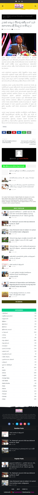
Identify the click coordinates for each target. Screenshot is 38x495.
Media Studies (19, 383)
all (19, 367)
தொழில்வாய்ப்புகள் (19, 354)
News (19, 386)
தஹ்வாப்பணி (19, 351)
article (19, 372)
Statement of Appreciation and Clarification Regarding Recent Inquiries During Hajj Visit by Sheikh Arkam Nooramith (22, 284)
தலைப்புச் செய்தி (19, 348)
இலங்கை (19, 326)
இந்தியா (19, 321)
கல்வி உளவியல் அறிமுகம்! (16, 264)
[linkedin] (28, 424)
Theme (32, 492)
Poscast (19, 393)
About (18, 489)
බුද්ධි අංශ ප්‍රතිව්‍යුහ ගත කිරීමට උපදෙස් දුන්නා (22, 171)
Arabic (19, 370)
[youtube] (25, 424)
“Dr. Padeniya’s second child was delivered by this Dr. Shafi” (22, 223)
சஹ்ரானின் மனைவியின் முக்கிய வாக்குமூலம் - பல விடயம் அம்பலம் (22, 257)
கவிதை (19, 335)
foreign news (19, 378)
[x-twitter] (19, 1)
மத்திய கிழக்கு (19, 356)
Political (19, 391)
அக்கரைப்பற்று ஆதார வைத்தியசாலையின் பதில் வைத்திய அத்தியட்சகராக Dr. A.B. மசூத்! (22, 239)
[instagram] (22, 1)
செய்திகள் (19, 345)
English (19, 375)
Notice (19, 388)
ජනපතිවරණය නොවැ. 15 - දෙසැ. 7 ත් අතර (21, 178)
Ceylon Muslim (7, 29)
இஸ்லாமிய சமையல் (19, 329)
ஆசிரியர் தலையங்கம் (19, 316)
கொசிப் (19, 337)
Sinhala (8, 16)
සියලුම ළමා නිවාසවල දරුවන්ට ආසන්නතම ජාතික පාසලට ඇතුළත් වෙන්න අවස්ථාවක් (21, 186)
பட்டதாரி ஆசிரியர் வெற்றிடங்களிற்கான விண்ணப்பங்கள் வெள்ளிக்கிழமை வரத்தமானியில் (20, 274)
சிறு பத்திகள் (19, 340)
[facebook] (16, 1)
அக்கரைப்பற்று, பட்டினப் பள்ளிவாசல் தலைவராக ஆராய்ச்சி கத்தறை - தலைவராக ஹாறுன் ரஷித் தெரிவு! (22, 248)
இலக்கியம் (19, 324)
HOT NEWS (19, 380)
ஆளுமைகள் (19, 318)
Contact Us (24, 489)
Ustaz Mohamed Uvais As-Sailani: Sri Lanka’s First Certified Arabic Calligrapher (22, 231)
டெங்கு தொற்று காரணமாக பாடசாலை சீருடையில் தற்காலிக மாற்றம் (19, 294)
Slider (19, 399)
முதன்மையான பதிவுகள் (19, 359)
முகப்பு (4, 16)
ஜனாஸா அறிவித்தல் (19, 364)
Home (13, 489)
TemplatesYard (18, 492)
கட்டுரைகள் (19, 332)
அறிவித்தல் (19, 313)
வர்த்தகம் (19, 362)
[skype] (17, 424)
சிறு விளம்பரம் (19, 343)
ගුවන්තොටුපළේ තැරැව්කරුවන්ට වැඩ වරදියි (22, 449)
